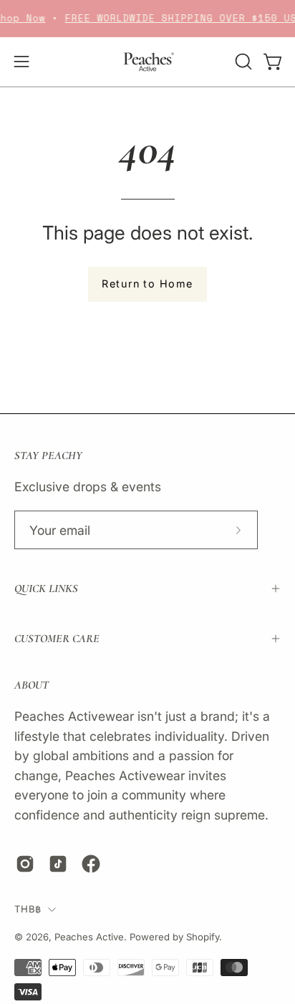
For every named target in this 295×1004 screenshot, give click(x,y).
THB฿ (27, 909)
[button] (242, 61)
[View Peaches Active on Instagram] (25, 864)
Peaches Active (89, 937)
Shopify (202, 937)
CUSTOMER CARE (57, 638)
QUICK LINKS (46, 588)
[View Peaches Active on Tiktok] (58, 864)
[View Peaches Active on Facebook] (91, 864)
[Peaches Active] (147, 62)
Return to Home (147, 283)
